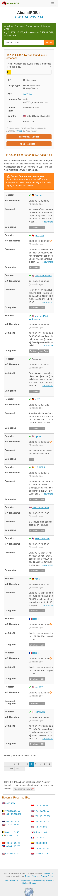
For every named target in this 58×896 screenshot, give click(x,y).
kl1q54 (35, 618)
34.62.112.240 (12, 832)
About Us (14, 880)
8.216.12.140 (40, 832)
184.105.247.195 (13, 813)
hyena (38, 436)
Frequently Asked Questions (32, 880)
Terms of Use (30, 876)
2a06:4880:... (11, 803)
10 (49, 764)
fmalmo (38, 195)
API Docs (49, 880)
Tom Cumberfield (40, 507)
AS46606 (27, 93)
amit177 (39, 686)
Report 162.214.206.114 (29, 137)
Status (25, 882)
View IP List (48, 873)
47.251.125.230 (12, 824)
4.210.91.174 (11, 835)
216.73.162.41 (41, 805)
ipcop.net (39, 235)
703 (17, 769)
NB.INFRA (40, 467)
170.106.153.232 (42, 816)
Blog (6, 880)
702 (11, 769)
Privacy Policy (47, 876)
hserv (37, 578)
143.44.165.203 (12, 846)
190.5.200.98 (40, 842)
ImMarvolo (40, 711)
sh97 (37, 399)
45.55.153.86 (40, 826)
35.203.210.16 (41, 853)
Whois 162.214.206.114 (29, 144)
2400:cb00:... (40, 837)
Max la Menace (42, 538)
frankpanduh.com (43, 275)
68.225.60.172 (12, 853)
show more (47, 221)
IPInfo (19, 131)
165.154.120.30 (12, 821)
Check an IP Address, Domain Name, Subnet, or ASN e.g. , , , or (29, 31)
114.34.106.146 (41, 848)
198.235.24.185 (12, 810)
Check (49, 42)
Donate (33, 882)
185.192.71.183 (41, 810)
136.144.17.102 (41, 821)
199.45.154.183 (12, 842)
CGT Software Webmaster (38, 317)
